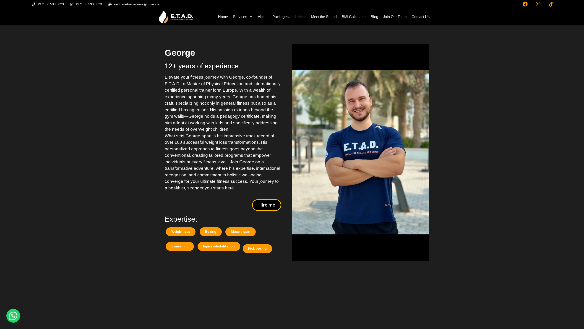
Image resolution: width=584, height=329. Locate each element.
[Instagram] (538, 4)
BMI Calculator (354, 17)
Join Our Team (395, 17)
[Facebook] (525, 4)
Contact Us (421, 17)
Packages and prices (289, 17)
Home (223, 17)
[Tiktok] (551, 4)
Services (240, 17)
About (262, 17)
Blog (374, 17)
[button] (13, 316)
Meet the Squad (324, 17)
